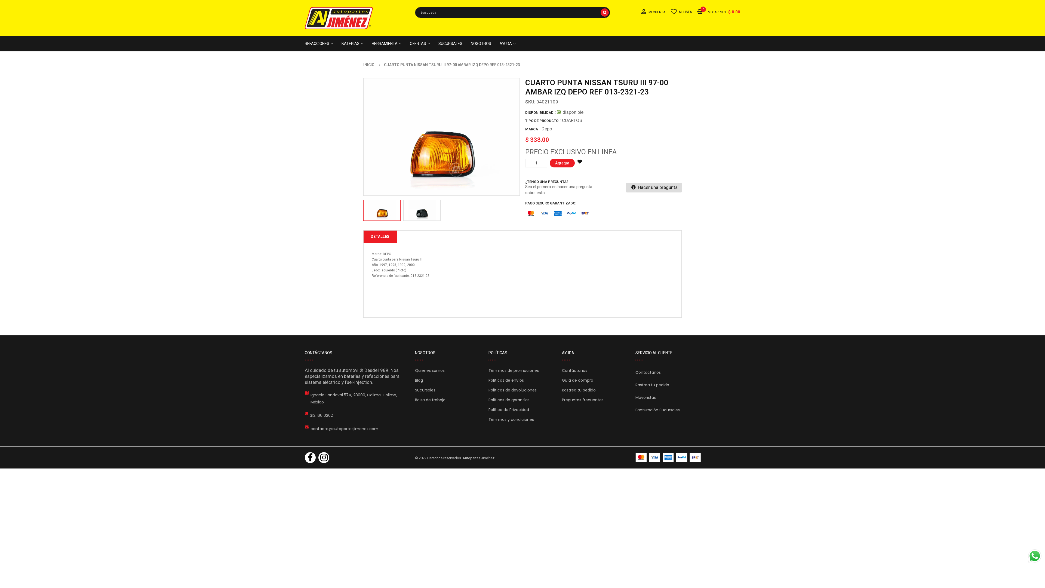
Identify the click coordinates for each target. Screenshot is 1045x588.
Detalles (380, 236)
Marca (531, 129)
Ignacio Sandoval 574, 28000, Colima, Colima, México (354, 398)
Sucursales (425, 390)
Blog (419, 380)
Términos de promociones (513, 370)
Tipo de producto (541, 121)
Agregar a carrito (592, 573)
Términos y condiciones (511, 419)
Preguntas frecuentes (583, 400)
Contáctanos (574, 370)
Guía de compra (577, 380)
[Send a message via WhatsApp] (1034, 556)
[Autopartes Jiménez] (668, 457)
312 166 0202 (321, 415)
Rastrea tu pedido (579, 390)
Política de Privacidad (508, 409)
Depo (547, 128)
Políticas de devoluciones (512, 390)
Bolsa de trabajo (430, 400)
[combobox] (512, 12)
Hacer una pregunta (657, 187)
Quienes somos (430, 370)
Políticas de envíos (506, 380)
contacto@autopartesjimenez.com (344, 428)
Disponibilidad (539, 113)
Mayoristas (645, 397)
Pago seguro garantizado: (550, 203)
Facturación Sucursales (657, 410)
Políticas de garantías (509, 400)
